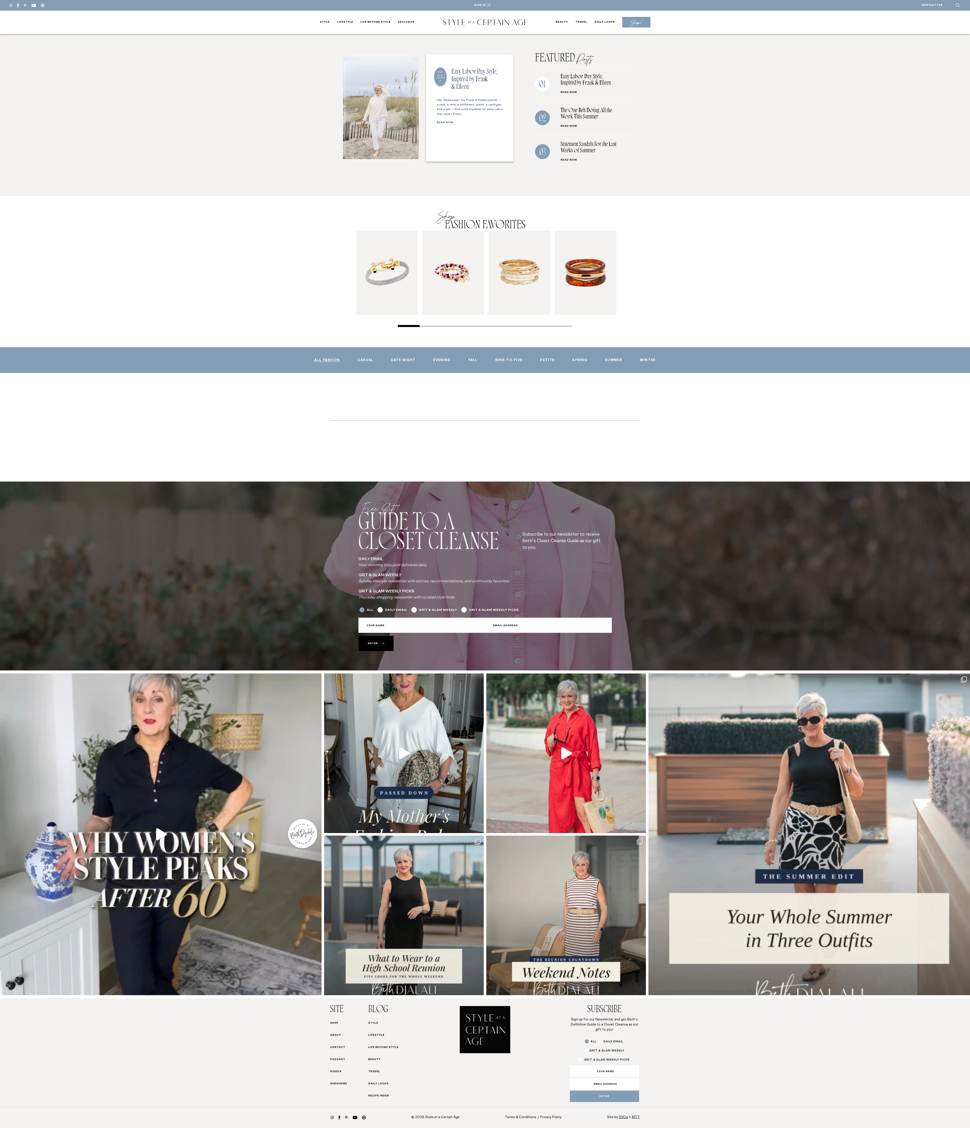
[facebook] (18, 5)
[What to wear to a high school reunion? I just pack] (404, 915)
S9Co (623, 1117)
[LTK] (42, 5)
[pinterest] (25, 5)
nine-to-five (509, 360)
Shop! (636, 22)
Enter (373, 643)
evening (441, 360)
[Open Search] (957, 5)
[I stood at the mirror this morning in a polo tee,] (161, 834)
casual (366, 360)
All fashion (327, 360)
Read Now (445, 122)
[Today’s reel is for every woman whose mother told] (404, 753)
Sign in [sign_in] (480, 5)
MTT (636, 1117)
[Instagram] (11, 5)
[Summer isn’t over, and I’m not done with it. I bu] (809, 834)
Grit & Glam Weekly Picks (494, 610)
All (370, 610)
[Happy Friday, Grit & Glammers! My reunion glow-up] (566, 915)
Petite (547, 360)
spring (579, 360)
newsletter (932, 5)
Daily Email (396, 610)
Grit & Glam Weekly (438, 610)
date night (403, 360)
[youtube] (33, 5)
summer (613, 360)
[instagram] (332, 1117)
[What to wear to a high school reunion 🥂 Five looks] (566, 753)
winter (648, 360)
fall (473, 360)
